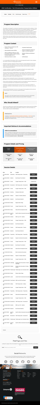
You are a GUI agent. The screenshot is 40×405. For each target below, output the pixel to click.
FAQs (28, 372)
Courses (4, 330)
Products (23, 372)
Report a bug (24, 14)
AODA (23, 375)
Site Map (34, 375)
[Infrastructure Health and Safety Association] (17, 2)
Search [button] (35, 347)
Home (18, 372)
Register (33, 174)
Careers (23, 376)
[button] (8, 398)
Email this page (18, 14)
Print (13, 14)
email (7, 382)
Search (3, 347)
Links (33, 376)
